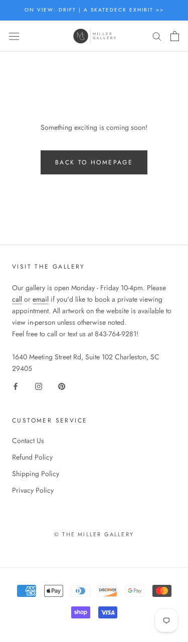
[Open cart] (174, 36)
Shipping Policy (35, 474)
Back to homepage (94, 162)
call (17, 299)
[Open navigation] (14, 36)
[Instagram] (38, 386)
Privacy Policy (33, 490)
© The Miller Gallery (94, 534)
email (41, 299)
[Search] (156, 36)
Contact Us (28, 441)
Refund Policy (32, 457)
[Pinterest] (61, 386)
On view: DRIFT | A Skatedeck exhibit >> (94, 10)
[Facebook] (15, 386)
